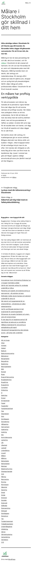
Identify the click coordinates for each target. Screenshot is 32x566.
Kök (2, 435)
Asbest (3, 348)
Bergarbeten (5, 358)
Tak (2, 519)
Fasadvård (4, 406)
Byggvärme (5, 385)
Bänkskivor (4, 356)
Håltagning (4, 424)
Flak (2, 411)
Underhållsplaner (6, 526)
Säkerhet (4, 487)
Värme (3, 532)
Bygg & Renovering (7, 377)
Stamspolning (5, 508)
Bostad (3, 372)
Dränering (4, 390)
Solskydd (4, 503)
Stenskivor (4, 516)
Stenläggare (5, 513)
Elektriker (4, 395)
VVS (2, 542)
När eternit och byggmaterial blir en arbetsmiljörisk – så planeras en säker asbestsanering (13, 303)
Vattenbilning (5, 537)
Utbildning (4, 529)
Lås (2, 442)
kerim (4, 175)
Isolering (4, 432)
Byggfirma (4, 382)
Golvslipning (5, 421)
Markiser (4, 466)
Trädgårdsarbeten (7, 524)
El (1, 393)
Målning (3, 458)
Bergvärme (4, 361)
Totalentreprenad (7, 521)
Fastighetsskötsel (7, 408)
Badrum (3, 351)
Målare (14, 177)
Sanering (4, 490)
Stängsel (4, 511)
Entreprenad (5, 400)
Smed (3, 492)
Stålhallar (4, 505)
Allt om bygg (5, 340)
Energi (3, 398)
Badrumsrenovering (7, 353)
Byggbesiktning (6, 380)
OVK (2, 474)
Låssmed (4, 445)
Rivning (3, 482)
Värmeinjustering (6, 534)
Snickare (4, 498)
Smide (3, 495)
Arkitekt (3, 345)
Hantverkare (5, 427)
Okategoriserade (6, 471)
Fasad (3, 403)
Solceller (4, 500)
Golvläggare (5, 419)
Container (4, 387)
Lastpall (3, 448)
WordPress (11, 559)
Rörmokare (4, 484)
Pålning (3, 477)
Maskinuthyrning (6, 469)
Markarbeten (5, 463)
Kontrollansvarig (6, 437)
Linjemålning (5, 450)
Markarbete (5, 461)
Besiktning (4, 364)
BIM (2, 369)
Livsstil (3, 453)
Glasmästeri (5, 414)
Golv (2, 416)
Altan (3, 343)
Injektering (4, 429)
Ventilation (4, 540)
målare (3, 63)
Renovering (5, 479)
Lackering (4, 440)
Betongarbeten (6, 366)
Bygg (3, 374)
